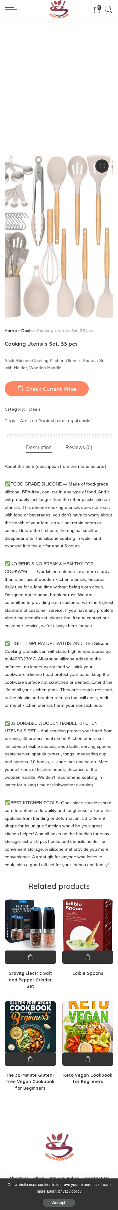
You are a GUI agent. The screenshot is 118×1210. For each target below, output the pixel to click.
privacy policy (69, 1191)
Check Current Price (50, 389)
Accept (59, 1202)
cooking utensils (73, 420)
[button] (102, 166)
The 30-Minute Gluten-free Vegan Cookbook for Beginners (30, 1081)
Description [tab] (39, 447)
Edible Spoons (87, 973)
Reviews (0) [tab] (78, 447)
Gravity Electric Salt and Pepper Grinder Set (30, 979)
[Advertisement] (59, 81)
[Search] (107, 9)
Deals (26, 330)
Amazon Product (37, 420)
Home (11, 330)
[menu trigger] (12, 9)
